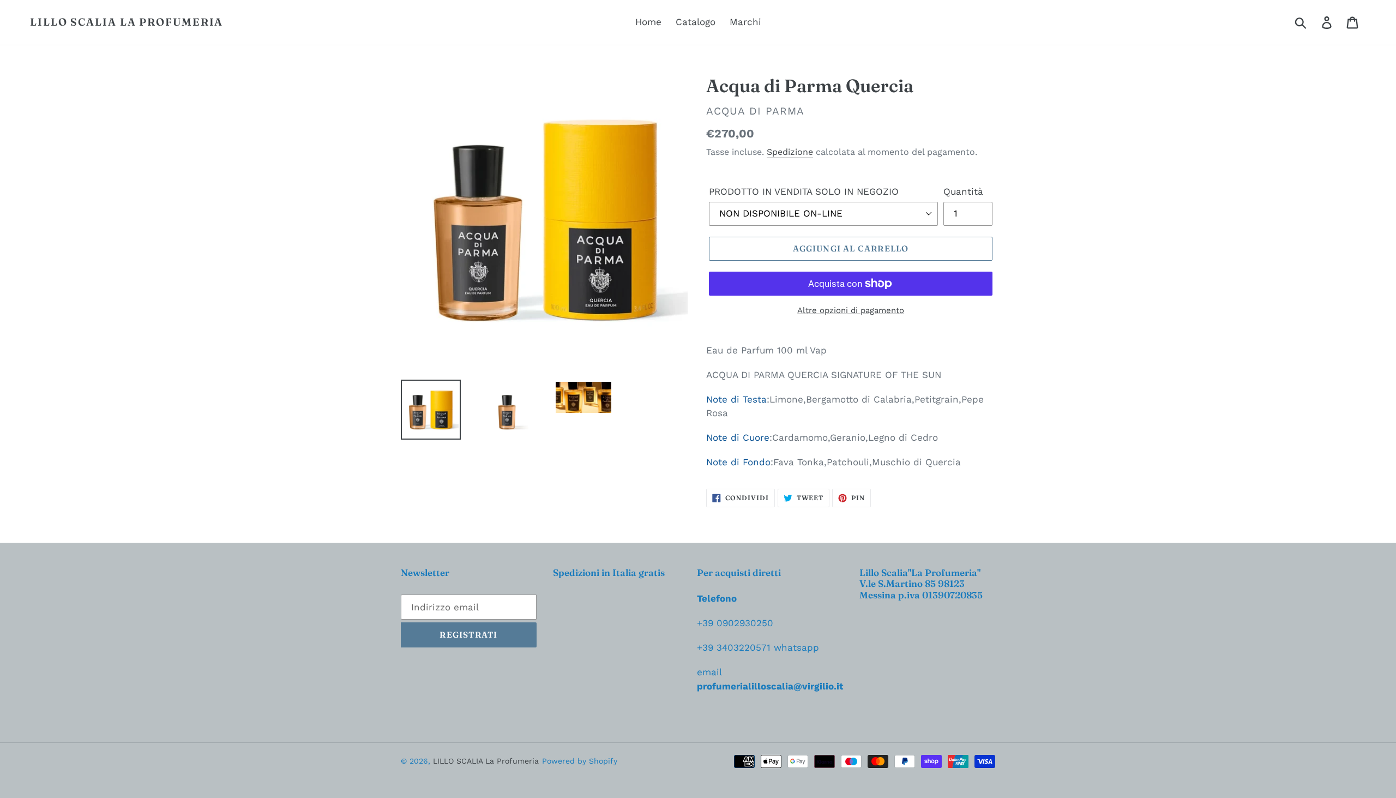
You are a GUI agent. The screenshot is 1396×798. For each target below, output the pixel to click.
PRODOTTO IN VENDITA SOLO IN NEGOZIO (804, 191)
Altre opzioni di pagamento (850, 310)
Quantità (963, 191)
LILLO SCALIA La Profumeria (126, 22)
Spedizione (790, 152)
